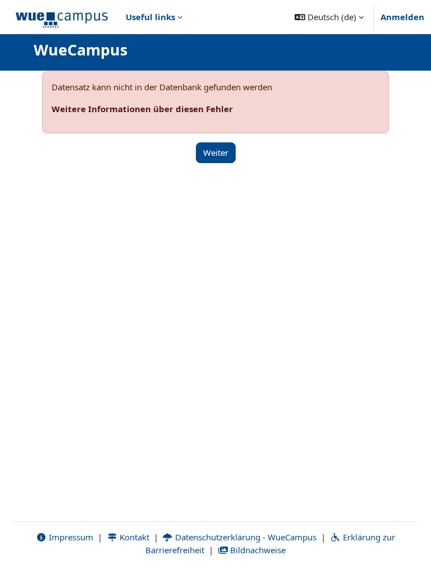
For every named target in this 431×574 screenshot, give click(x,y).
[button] (329, 17)
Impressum (70, 537)
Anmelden (402, 16)
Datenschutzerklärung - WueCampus (245, 537)
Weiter (215, 152)
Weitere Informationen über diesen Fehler (142, 108)
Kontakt (133, 537)
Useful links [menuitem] (150, 16)
